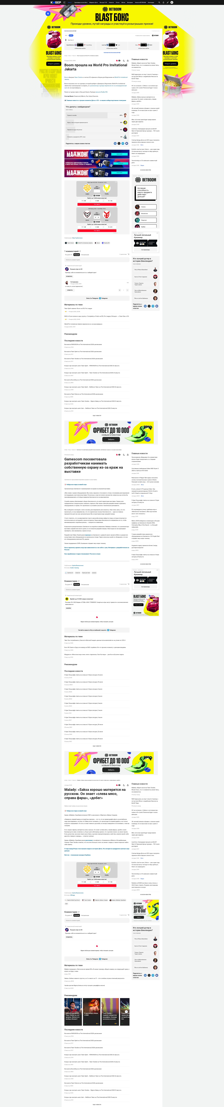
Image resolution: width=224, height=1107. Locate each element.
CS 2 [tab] (66, 35)
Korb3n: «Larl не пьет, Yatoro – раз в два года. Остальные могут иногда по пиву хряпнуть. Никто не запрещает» (146, 151)
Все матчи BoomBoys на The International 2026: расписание (83, 380)
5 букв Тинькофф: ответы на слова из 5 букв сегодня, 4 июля (83, 717)
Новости (74, 55)
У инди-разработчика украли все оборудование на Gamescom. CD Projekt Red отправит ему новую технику (145, 536)
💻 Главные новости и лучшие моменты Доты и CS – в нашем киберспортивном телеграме (95, 100)
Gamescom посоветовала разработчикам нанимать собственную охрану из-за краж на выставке (99, 449)
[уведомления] (163, 2)
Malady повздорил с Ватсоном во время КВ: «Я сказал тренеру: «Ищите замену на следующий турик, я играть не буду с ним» (96, 970)
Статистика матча (80, 48)
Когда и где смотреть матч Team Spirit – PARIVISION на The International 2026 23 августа (91, 366)
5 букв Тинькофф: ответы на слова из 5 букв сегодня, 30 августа (145, 501)
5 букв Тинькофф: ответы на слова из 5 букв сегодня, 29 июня (83, 724)
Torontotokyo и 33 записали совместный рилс (144, 161)
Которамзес (74, 282)
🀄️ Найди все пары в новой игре (75, 484)
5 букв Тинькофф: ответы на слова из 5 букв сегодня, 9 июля (83, 689)
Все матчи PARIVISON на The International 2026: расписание (83, 344)
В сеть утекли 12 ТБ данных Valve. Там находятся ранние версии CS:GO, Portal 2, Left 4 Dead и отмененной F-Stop (145, 491)
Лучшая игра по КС (76, 269)
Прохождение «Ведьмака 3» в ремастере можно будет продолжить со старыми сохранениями (144, 459)
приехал (88, 535)
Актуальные (85, 254)
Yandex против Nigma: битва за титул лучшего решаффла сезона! (84, 985)
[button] (128, 283)
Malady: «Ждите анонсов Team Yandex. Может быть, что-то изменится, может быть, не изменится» (145, 65)
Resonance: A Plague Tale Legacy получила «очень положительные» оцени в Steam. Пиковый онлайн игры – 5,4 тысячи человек (145, 480)
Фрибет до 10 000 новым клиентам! (81, 599)
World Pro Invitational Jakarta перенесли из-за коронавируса (83, 324)
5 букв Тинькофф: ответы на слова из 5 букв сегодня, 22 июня (83, 731)
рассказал (88, 840)
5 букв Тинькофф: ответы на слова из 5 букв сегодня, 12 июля (83, 675)
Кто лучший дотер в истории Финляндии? (143, 260)
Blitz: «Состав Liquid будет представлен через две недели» (144, 120)
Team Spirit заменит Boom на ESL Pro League (78, 308)
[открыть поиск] (159, 2)
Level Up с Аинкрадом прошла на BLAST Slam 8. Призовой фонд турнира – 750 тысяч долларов (146, 131)
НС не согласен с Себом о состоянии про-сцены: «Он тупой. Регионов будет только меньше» (145, 88)
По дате (67, 254)
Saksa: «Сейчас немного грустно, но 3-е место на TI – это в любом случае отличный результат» (94, 978)
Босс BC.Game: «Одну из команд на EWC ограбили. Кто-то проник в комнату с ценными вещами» (95, 647)
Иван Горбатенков (77, 238)
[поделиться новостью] (128, 60)
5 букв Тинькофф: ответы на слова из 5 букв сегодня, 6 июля (83, 703)
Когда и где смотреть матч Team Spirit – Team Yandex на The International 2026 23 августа (92, 373)
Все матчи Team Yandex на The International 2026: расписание (83, 358)
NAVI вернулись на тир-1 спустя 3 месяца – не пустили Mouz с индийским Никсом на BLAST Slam (145, 76)
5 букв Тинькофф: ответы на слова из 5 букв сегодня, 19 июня (83, 739)
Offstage (72, 895)
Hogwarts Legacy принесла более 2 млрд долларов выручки (144, 546)
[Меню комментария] (128, 283)
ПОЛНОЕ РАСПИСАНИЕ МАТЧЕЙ (112, 52)
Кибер (65, 55)
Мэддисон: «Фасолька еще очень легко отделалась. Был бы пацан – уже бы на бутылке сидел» (94, 654)
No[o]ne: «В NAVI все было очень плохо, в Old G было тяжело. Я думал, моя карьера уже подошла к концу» (145, 885)
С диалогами (123, 254)
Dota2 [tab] (71, 35)
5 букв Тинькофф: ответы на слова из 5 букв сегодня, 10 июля (83, 682)
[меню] (64, 2)
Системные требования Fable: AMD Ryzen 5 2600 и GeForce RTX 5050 (145, 469)
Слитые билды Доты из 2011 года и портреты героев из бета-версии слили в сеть (145, 141)
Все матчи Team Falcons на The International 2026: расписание (83, 394)
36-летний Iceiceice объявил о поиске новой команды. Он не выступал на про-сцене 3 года (145, 110)
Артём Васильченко (77, 565)
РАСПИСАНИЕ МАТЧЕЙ (70, 31)
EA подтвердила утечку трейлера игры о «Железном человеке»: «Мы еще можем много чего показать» (144, 511)
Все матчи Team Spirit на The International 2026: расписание (83, 351)
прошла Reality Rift (101, 92)
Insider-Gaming (74, 568)
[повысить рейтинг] (119, 290)
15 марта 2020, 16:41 (76, 284)
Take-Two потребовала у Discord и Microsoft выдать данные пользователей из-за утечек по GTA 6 (94, 640)
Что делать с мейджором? (78, 107)
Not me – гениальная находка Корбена (77, 855)
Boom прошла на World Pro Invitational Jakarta (87, 55)
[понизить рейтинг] (127, 290)
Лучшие (76, 254)
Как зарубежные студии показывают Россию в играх (82, 554)
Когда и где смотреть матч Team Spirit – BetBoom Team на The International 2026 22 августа (92, 387)
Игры (69, 449)
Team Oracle (78, 77)
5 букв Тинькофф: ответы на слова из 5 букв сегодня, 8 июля (83, 696)
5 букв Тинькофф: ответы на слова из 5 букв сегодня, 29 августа (145, 556)
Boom (66, 77)
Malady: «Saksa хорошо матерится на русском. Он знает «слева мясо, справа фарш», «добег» (144, 99)
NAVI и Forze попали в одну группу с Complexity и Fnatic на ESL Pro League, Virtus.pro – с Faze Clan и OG (96, 316)
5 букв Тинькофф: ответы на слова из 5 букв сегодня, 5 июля (83, 710)
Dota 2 (69, 55)
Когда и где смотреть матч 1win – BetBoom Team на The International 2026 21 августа (90, 408)
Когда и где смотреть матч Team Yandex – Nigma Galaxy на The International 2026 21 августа (92, 401)
